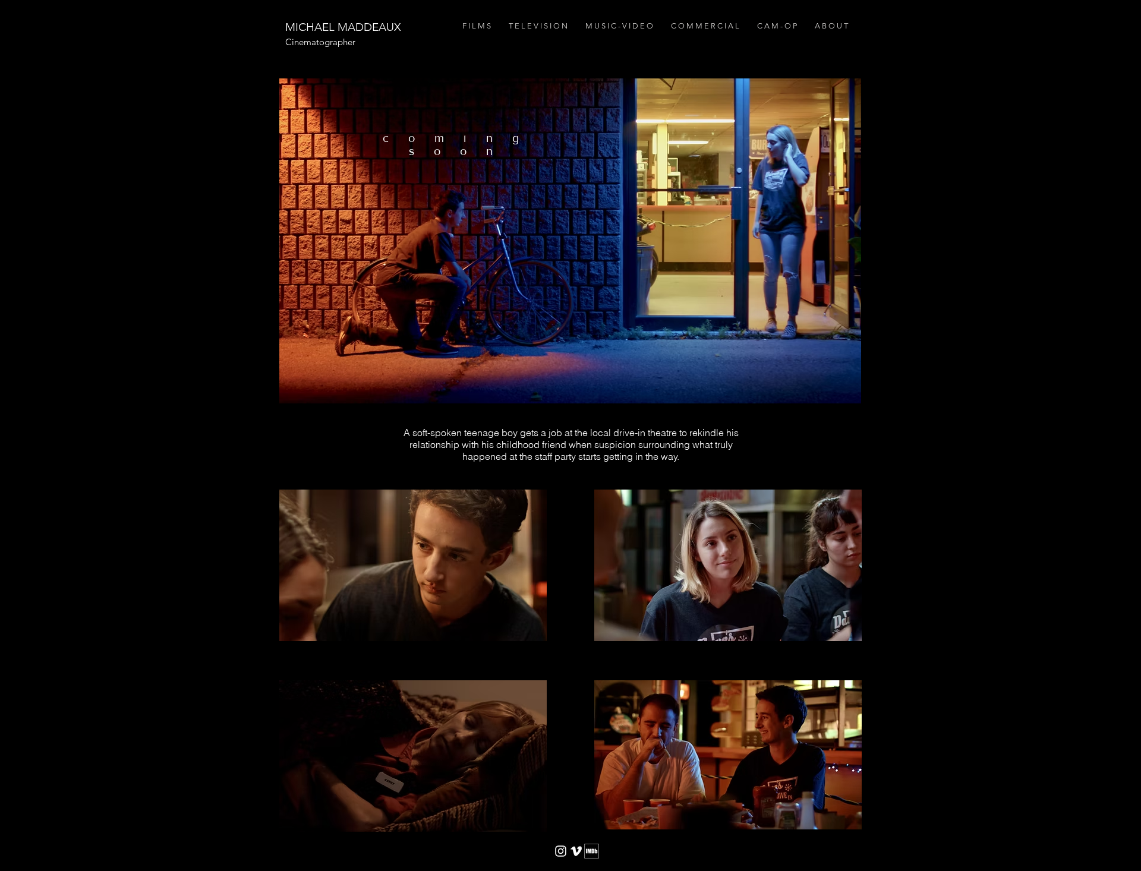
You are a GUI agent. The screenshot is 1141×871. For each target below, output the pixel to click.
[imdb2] (591, 851)
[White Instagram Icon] (560, 851)
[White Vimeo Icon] (576, 851)
